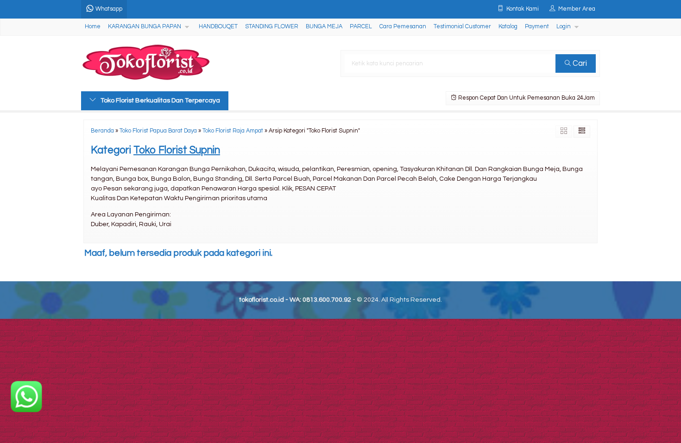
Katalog (507, 27)
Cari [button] (579, 63)
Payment (537, 27)
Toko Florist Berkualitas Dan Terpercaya (160, 100)
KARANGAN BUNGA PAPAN (144, 27)
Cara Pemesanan (402, 27)
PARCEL (361, 27)
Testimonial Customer (462, 27)
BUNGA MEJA (324, 27)
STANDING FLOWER (271, 27)
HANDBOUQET (218, 27)
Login (563, 27)
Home (93, 27)
